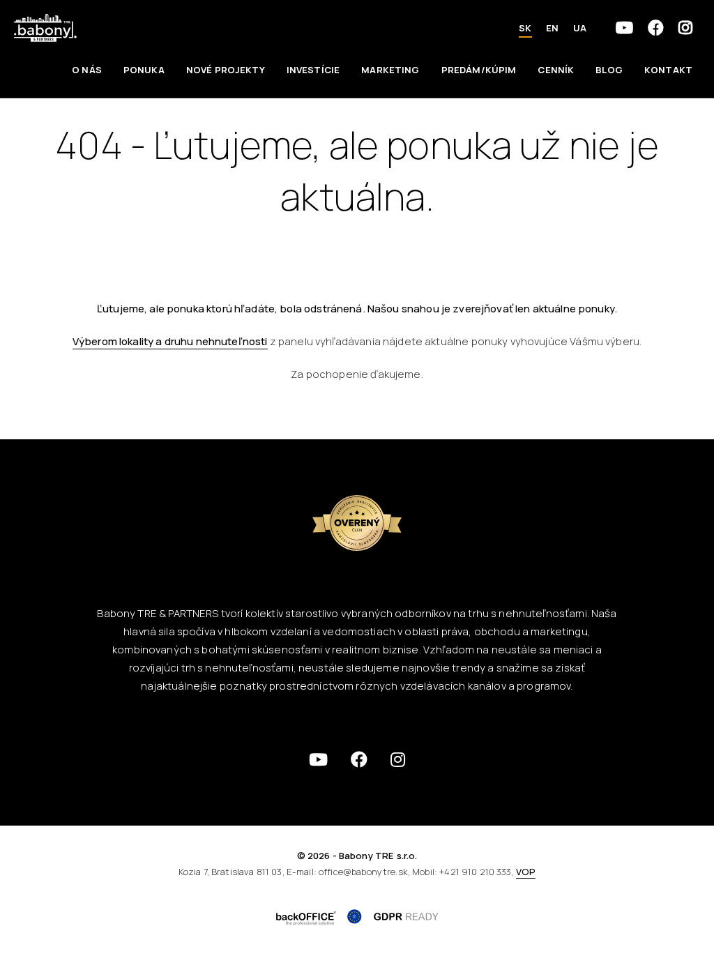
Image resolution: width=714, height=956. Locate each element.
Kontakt (668, 69)
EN (552, 28)
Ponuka (144, 69)
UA (579, 28)
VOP (526, 871)
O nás (87, 69)
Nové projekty (225, 69)
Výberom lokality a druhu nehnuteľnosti (170, 341)
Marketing (390, 69)
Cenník (556, 69)
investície (313, 69)
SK (525, 28)
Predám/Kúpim (479, 69)
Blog (609, 69)
